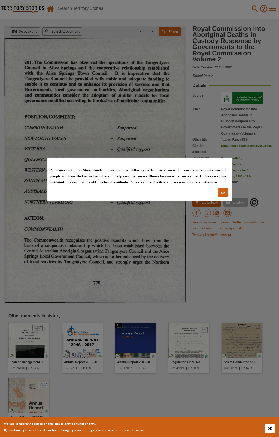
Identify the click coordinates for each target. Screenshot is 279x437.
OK (223, 192)
